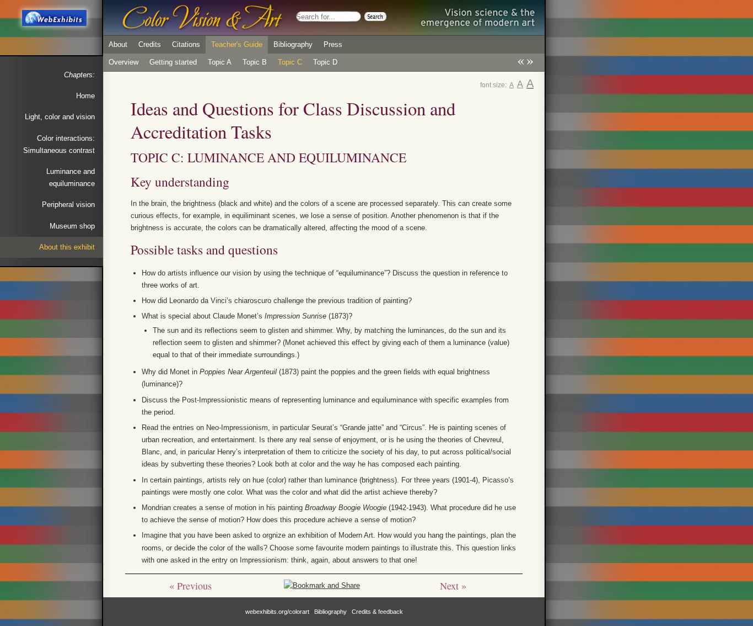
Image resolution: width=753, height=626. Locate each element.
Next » (453, 585)
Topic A (220, 62)
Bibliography (293, 44)
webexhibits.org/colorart (277, 611)
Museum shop (72, 226)
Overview (123, 62)
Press (333, 44)
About (118, 44)
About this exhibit (67, 247)
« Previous (190, 585)
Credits (149, 44)
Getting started (173, 62)
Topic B (255, 62)
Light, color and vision (60, 117)
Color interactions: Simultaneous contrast (59, 144)
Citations (186, 44)
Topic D (325, 62)
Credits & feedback (377, 611)
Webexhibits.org (53, 18)
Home (85, 96)
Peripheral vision (68, 204)
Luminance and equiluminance (70, 177)
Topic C (290, 62)
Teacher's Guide (236, 44)
